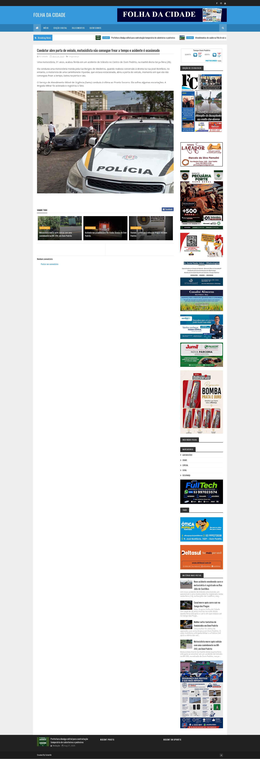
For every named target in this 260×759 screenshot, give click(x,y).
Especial (185, 465)
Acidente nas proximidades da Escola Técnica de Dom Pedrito (106, 234)
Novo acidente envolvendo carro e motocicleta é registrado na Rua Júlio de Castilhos (208, 585)
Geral (185, 470)
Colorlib (48, 755)
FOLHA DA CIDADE (49, 14)
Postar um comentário (49, 264)
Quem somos (95, 27)
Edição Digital (60, 27)
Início (46, 27)
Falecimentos (78, 27)
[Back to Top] (221, 755)
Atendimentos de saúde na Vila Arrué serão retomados (195, 37)
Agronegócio (187, 455)
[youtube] (225, 3)
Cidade (85, 38)
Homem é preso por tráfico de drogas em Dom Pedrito (148, 234)
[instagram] (221, 3)
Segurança (74, 56)
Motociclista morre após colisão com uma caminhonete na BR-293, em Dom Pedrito (55, 234)
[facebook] (217, 3)
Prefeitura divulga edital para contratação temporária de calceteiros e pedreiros (122, 37)
